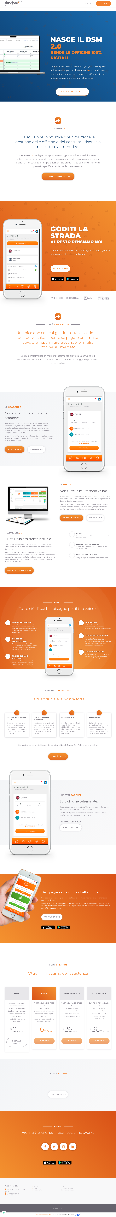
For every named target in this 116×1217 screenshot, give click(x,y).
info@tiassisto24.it (13, 1193)
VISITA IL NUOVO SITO (72, 92)
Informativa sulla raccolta (43, 1214)
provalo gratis (16, 1042)
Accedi (103, 3)
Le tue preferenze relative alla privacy (63, 1214)
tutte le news (58, 1094)
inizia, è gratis (60, 268)
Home (36, 1186)
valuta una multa (71, 518)
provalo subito (52, 917)
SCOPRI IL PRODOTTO (58, 176)
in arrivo (44, 1041)
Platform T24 (38, 1190)
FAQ (62, 1186)
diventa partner (70, 828)
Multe (35, 1188)
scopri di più (36, 449)
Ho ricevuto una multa (19, 570)
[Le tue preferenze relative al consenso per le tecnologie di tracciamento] (4, 1213)
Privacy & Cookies (67, 1188)
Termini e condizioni (67, 1190)
